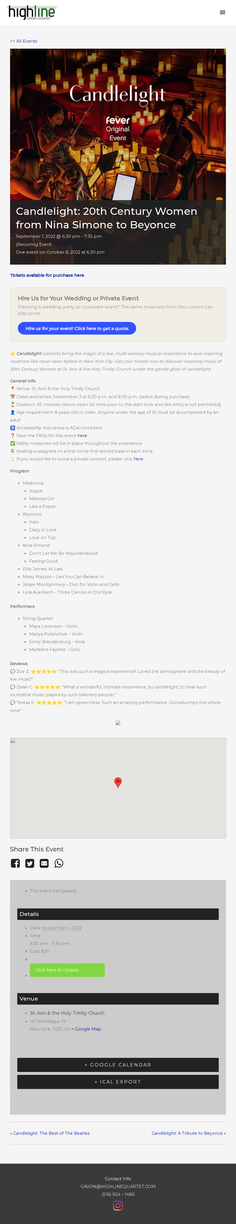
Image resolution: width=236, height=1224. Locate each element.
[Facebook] (16, 863)
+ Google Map (86, 1029)
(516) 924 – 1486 (118, 1194)
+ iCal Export (118, 1082)
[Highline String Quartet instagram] (118, 1205)
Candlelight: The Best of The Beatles (50, 1133)
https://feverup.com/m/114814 (67, 970)
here (82, 435)
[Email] (44, 863)
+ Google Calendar (118, 1065)
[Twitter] (29, 863)
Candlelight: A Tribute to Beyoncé (189, 1133)
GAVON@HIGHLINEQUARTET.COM (118, 1186)
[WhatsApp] (59, 863)
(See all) (61, 244)
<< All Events (23, 41)
